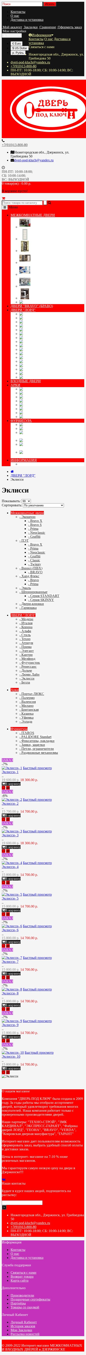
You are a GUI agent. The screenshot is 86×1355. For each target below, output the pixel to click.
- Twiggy (34, 564)
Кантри (40, 349)
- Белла (24, 682)
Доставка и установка (27, 20)
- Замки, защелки (32, 745)
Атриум (41, 337)
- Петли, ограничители (36, 749)
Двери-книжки (42, 298)
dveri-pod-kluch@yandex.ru (30, 62)
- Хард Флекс (29, 576)
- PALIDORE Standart (35, 737)
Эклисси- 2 (10, 803)
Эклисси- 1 (10, 772)
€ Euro (16, 43)
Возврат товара (22, 1276)
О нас (15, 16)
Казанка (42, 409)
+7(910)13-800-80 (23, 66)
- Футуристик (29, 662)
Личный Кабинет (24, 1322)
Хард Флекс (40, 262)
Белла (36, 377)
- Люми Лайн (29, 674)
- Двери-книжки (31, 604)
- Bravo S (35, 525)
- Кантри (26, 655)
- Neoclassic (36, 532)
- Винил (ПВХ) (30, 568)
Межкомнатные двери (27, 513)
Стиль (37, 330)
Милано (42, 401)
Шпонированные (44, 286)
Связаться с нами (23, 1272)
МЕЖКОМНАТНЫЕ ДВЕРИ (33, 215)
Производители (22, 1295)
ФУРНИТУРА (21, 420)
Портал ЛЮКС (58, 389)
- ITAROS (26, 733)
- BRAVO (35, 572)
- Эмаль (25, 588)
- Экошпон (27, 517)
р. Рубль (18, 52)
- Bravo (33, 580)
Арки (15, 690)
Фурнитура (19, 729)
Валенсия (45, 397)
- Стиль (25, 635)
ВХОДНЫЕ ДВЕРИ (26, 381)
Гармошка (46, 302)
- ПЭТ (24, 540)
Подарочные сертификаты (30, 1299)
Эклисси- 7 (10, 961)
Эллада (40, 417)
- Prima (33, 528)
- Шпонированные (33, 592)
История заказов (23, 1326)
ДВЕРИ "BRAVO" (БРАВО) (32, 306)
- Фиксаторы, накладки (36, 741)
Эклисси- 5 (10, 898)
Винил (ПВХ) (41, 251)
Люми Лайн (51, 369)
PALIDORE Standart (69, 428)
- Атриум (26, 643)
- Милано (26, 705)
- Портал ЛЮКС (31, 694)
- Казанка (26, 713)
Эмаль (36, 274)
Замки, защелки (59, 440)
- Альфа (25, 631)
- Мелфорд (27, 658)
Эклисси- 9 (10, 1025)
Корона (40, 322)
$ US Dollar (19, 48)
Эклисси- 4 (10, 867)
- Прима (25, 647)
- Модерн (26, 619)
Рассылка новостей (25, 1334)
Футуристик (51, 357)
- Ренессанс (28, 666)
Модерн (42, 314)
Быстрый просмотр (37, 768)
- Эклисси (26, 678)
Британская (49, 405)
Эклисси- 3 (10, 835)
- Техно (24, 639)
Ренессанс (46, 361)
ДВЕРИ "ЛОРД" (23, 310)
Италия (40, 318)
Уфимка (42, 413)
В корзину (13, 784)
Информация (41, 35)
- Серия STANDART (43, 596)
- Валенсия (27, 702)
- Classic (34, 560)
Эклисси (43, 373)
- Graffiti (34, 536)
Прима (39, 341)
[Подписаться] (4, 1207)
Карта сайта (19, 1280)
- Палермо (27, 698)
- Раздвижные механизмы (38, 752)
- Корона (25, 627)
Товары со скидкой (25, 1307)
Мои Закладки (21, 1330)
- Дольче (25, 670)
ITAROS (43, 424)
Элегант (42, 345)
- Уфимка (26, 717)
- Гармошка (28, 608)
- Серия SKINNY (41, 600)
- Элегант (26, 651)
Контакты (18, 12)
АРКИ (15, 385)
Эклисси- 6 (10, 930)
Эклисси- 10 (11, 1056)
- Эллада (25, 721)
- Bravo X (35, 521)
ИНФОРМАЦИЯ (24, 460)
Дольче (39, 365)
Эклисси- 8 (10, 993)
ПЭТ (35, 239)
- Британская (29, 709)
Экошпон (38, 227)
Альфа (38, 326)
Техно (37, 334)
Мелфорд (45, 353)
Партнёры (18, 1303)
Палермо (43, 393)
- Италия (25, 623)
